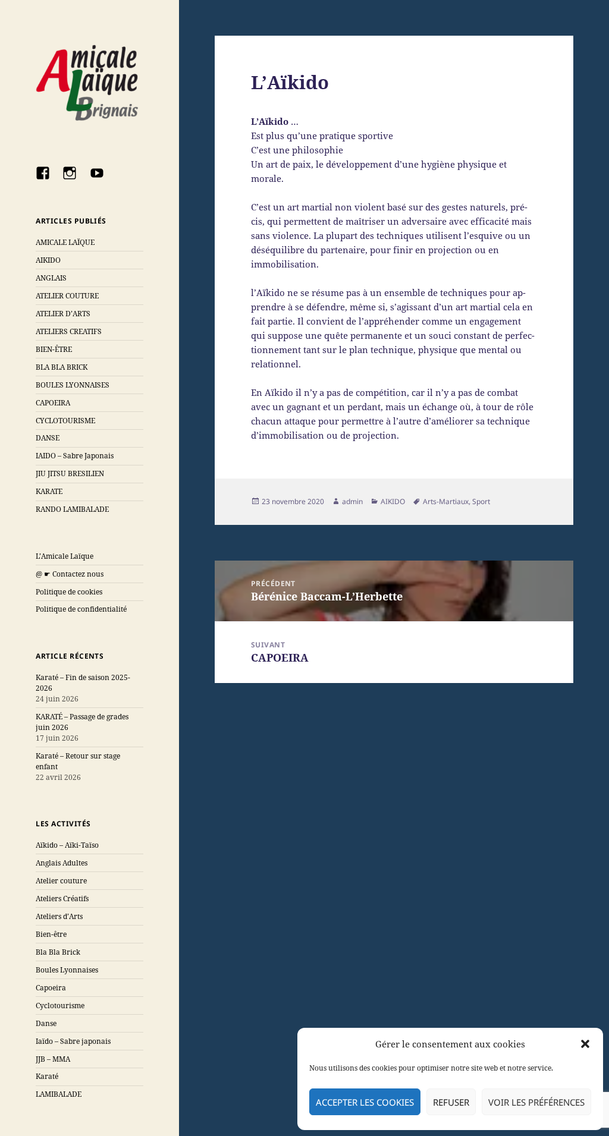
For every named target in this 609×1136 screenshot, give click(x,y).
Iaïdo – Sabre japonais (73, 1041)
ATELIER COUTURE (67, 296)
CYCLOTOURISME (65, 421)
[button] (585, 1044)
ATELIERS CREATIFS (69, 331)
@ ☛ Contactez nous (69, 574)
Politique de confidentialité (81, 609)
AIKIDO (48, 260)
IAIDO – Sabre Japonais (75, 456)
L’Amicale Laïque (64, 556)
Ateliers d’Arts (59, 916)
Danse (46, 1023)
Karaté (47, 1076)
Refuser (451, 1102)
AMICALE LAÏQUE (65, 242)
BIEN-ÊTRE (54, 349)
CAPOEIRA (53, 403)
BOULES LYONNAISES (72, 385)
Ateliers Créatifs (62, 898)
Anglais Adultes (61, 863)
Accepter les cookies (365, 1102)
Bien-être (51, 934)
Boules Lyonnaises (67, 970)
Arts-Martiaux (446, 501)
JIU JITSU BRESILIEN (70, 473)
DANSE (47, 438)
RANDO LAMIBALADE (72, 509)
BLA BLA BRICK (61, 367)
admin (352, 501)
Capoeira (51, 988)
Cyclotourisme (60, 1005)
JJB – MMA (53, 1059)
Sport (481, 501)
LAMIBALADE (58, 1094)
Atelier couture (61, 881)
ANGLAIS (51, 278)
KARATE (49, 491)
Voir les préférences (536, 1102)
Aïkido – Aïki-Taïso (67, 845)
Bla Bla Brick (58, 952)
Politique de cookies (69, 592)
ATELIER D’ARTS (63, 314)
